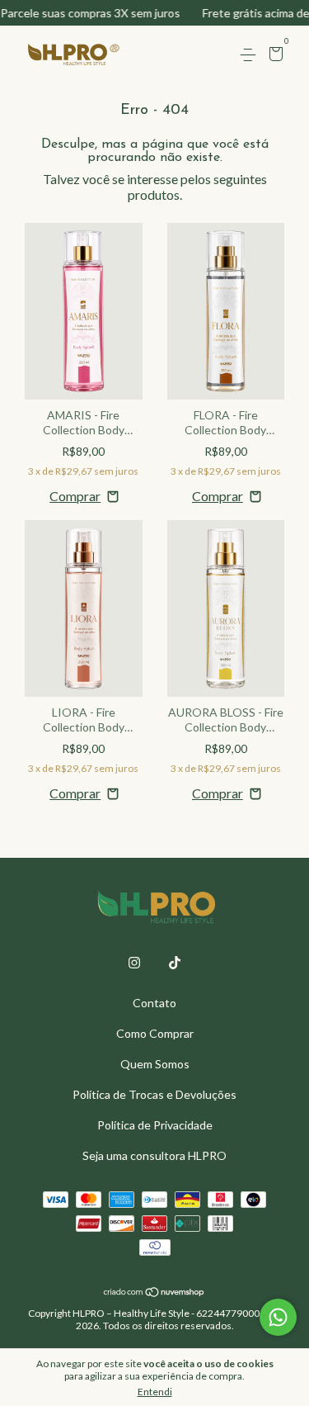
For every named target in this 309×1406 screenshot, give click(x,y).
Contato (154, 1003)
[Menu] (251, 55)
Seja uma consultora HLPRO (154, 1155)
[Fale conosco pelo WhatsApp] (278, 1317)
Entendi (155, 1391)
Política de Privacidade (155, 1125)
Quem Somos (155, 1064)
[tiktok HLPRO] (174, 962)
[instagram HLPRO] (134, 962)
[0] (273, 55)
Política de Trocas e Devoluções (154, 1094)
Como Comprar (155, 1033)
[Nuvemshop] (154, 1292)
